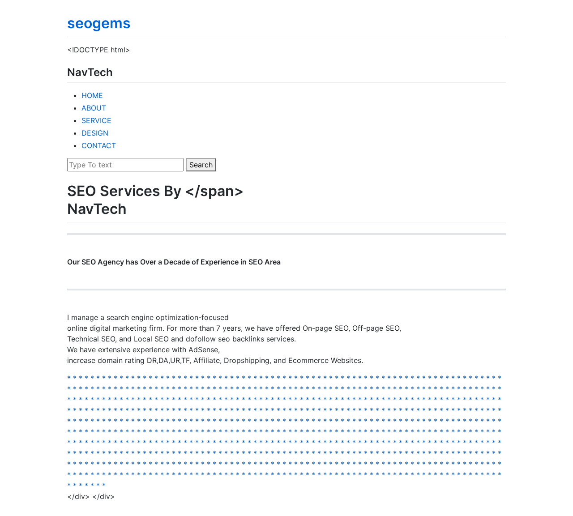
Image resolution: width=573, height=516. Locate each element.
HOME (92, 95)
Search (201, 164)
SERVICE (96, 120)
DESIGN (94, 132)
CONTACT (98, 145)
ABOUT (93, 107)
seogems (99, 23)
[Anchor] (118, 71)
